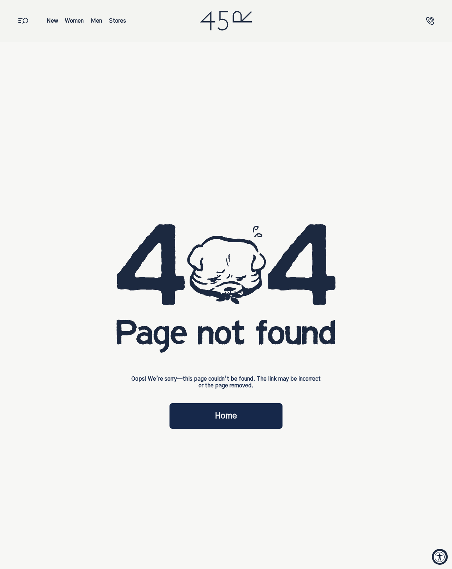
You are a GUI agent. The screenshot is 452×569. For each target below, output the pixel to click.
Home (226, 416)
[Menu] (23, 20)
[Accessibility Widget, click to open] (440, 557)
